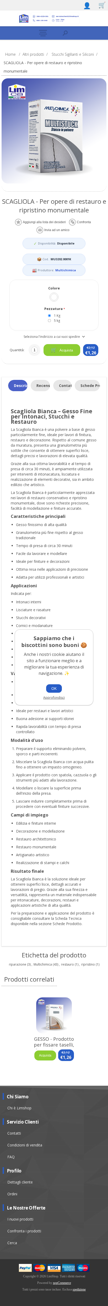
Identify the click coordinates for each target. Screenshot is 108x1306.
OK (54, 688)
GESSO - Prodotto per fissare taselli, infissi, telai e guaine (54, 1045)
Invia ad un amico (56, 230)
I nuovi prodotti (20, 1219)
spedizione (79, 1289)
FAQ (11, 1156)
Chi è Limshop (19, 1107)
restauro (67, 964)
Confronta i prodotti (24, 1230)
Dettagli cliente (20, 1182)
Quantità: (17, 350)
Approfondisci (54, 697)
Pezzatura (53, 308)
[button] (43, 33)
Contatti (14, 1133)
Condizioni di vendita (24, 1144)
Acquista (66, 350)
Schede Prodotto (90, 385)
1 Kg (57, 315)
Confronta (84, 222)
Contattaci (65, 385)
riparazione (17, 964)
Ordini (12, 1193)
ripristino (88, 964)
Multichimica (65, 270)
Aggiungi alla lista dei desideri (44, 222)
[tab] (18, 385)
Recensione (43, 385)
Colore (54, 288)
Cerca (12, 1242)
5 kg (57, 320)
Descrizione (21, 385)
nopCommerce (62, 1283)
